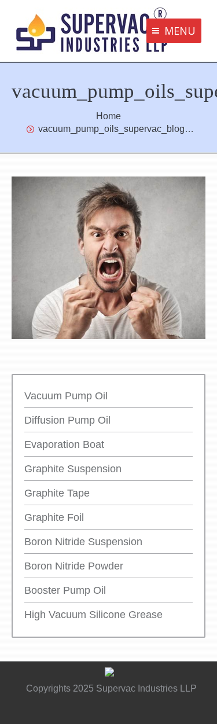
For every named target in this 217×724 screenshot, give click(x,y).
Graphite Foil (54, 517)
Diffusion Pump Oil (67, 420)
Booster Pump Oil (65, 590)
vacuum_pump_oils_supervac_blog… (116, 129)
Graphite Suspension (73, 469)
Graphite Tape (57, 493)
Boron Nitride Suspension (83, 541)
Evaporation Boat (64, 444)
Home (108, 116)
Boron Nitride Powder (73, 566)
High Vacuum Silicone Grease (93, 614)
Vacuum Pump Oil (66, 396)
